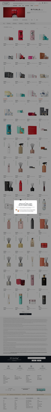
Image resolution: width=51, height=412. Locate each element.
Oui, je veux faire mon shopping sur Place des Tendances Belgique (26, 209)
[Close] (36, 200)
